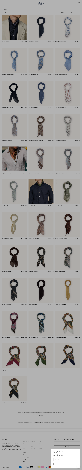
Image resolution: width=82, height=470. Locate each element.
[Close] (77, 450)
